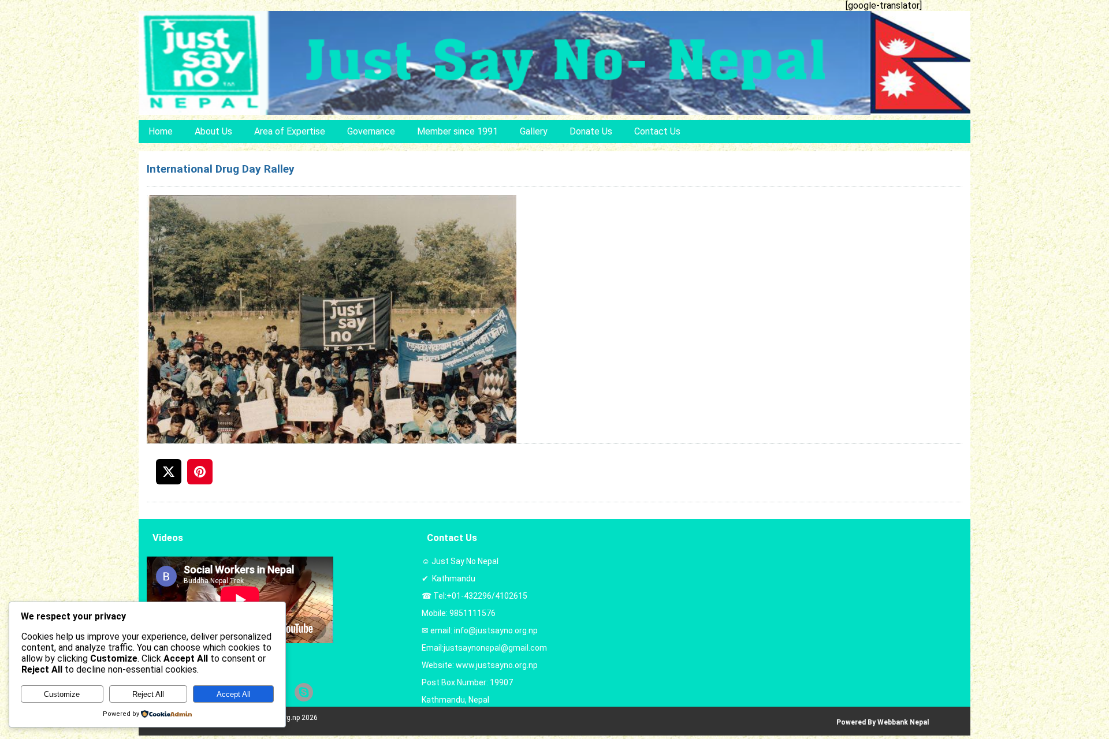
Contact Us (657, 131)
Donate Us (591, 131)
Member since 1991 (457, 131)
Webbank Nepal (903, 722)
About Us (213, 131)
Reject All (148, 694)
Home (160, 131)
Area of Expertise (289, 131)
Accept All (234, 694)
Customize (62, 694)
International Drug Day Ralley (221, 169)
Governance (371, 131)
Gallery (534, 131)
